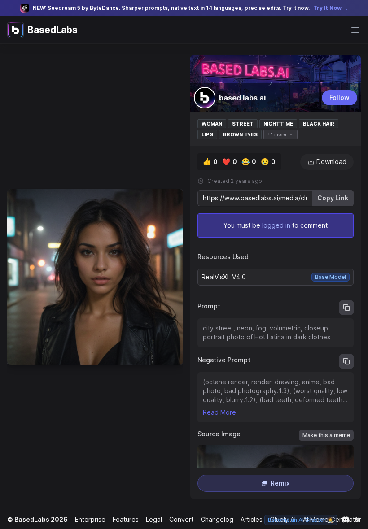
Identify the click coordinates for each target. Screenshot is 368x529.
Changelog (217, 519)
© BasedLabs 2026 (37, 519)
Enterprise (90, 519)
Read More (219, 412)
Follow (339, 97)
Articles (252, 519)
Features (126, 519)
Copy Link (332, 198)
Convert (181, 519)
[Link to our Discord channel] (345, 519)
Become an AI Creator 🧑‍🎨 (301, 519)
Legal (154, 519)
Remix (280, 483)
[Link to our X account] (357, 519)
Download (331, 161)
